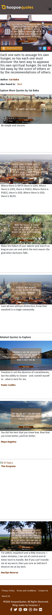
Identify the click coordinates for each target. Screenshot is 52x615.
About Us (6, 596)
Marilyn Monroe (9, 572)
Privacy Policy (8, 590)
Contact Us (43, 590)
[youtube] (25, 610)
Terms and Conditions (26, 590)
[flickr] (40, 610)
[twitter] (15, 610)
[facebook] (11, 610)
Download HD (14, 48)
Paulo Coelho (8, 385)
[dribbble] (30, 610)
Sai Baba (14, 79)
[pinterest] (20, 610)
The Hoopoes (8, 466)
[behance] (36, 610)
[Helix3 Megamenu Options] (50, 9)
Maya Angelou (8, 441)
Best (19, 84)
